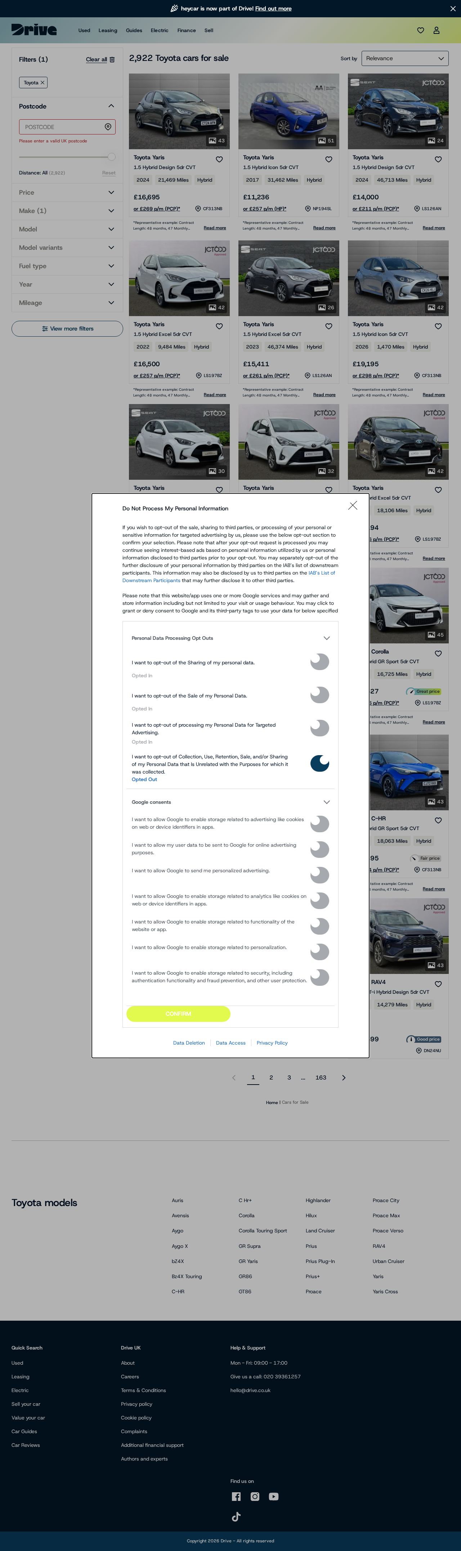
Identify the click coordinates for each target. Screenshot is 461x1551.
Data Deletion (189, 1043)
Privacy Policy (272, 1043)
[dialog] (230, 775)
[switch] (319, 661)
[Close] (355, 509)
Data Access (231, 1043)
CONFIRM (178, 1014)
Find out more (273, 8)
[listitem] (230, 638)
